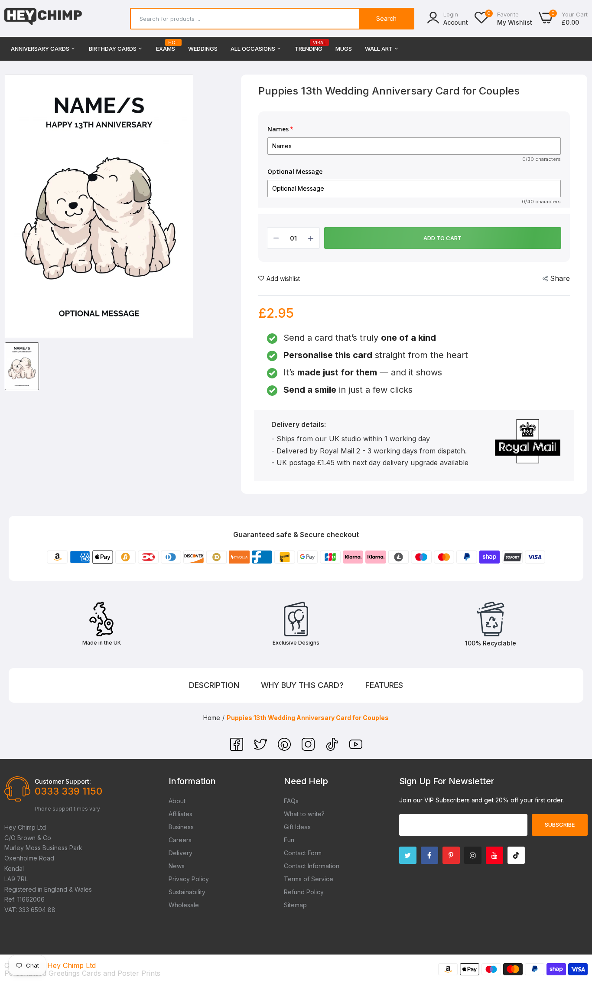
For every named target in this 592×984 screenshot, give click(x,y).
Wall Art (379, 48)
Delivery (180, 853)
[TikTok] (333, 748)
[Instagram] (309, 748)
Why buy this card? (302, 685)
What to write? (304, 814)
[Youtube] (494, 855)
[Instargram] (472, 855)
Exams (165, 46)
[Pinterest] (285, 748)
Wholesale (184, 905)
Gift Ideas (297, 827)
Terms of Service (308, 879)
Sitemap (295, 905)
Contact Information (311, 866)
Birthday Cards (113, 48)
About (177, 801)
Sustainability (187, 892)
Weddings (203, 48)
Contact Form (303, 853)
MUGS (343, 48)
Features (384, 685)
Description (214, 685)
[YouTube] (356, 748)
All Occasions (253, 48)
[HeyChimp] (43, 18)
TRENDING (308, 46)
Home (211, 717)
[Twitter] (261, 748)
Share (560, 278)
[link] (574, 921)
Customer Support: (63, 781)
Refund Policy (304, 892)
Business (181, 827)
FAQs (291, 801)
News (177, 866)
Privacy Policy (189, 879)
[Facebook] (238, 748)
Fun (289, 840)
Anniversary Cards (41, 48)
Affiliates (180, 814)
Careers (180, 840)
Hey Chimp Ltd (71, 965)
